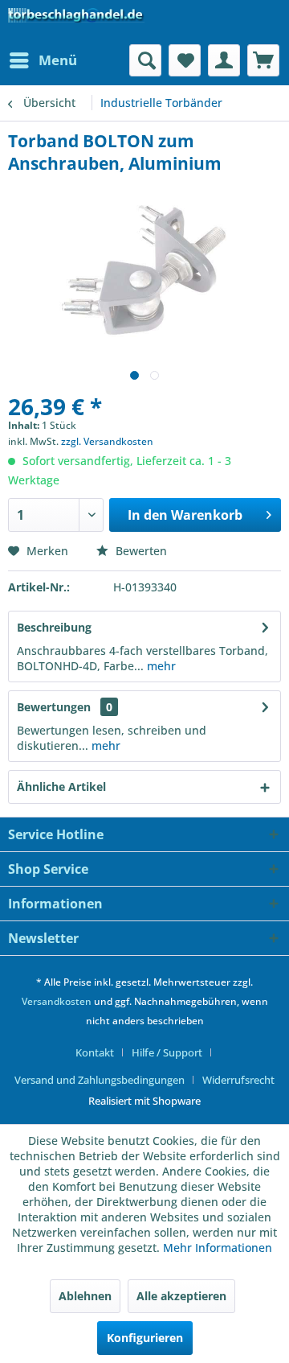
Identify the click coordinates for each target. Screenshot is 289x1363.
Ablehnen (85, 1295)
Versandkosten (57, 1001)
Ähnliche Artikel (61, 786)
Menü (58, 60)
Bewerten (139, 550)
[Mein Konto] (224, 60)
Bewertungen (54, 706)
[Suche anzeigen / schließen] (145, 60)
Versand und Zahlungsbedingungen (99, 1080)
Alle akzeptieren (181, 1295)
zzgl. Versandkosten (107, 441)
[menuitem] (42, 60)
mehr (160, 665)
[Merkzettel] (185, 60)
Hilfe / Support (167, 1052)
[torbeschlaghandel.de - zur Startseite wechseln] (76, 22)
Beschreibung (54, 627)
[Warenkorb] (263, 60)
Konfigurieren (145, 1337)
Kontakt (94, 1052)
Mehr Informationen (217, 1247)
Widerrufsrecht (238, 1080)
